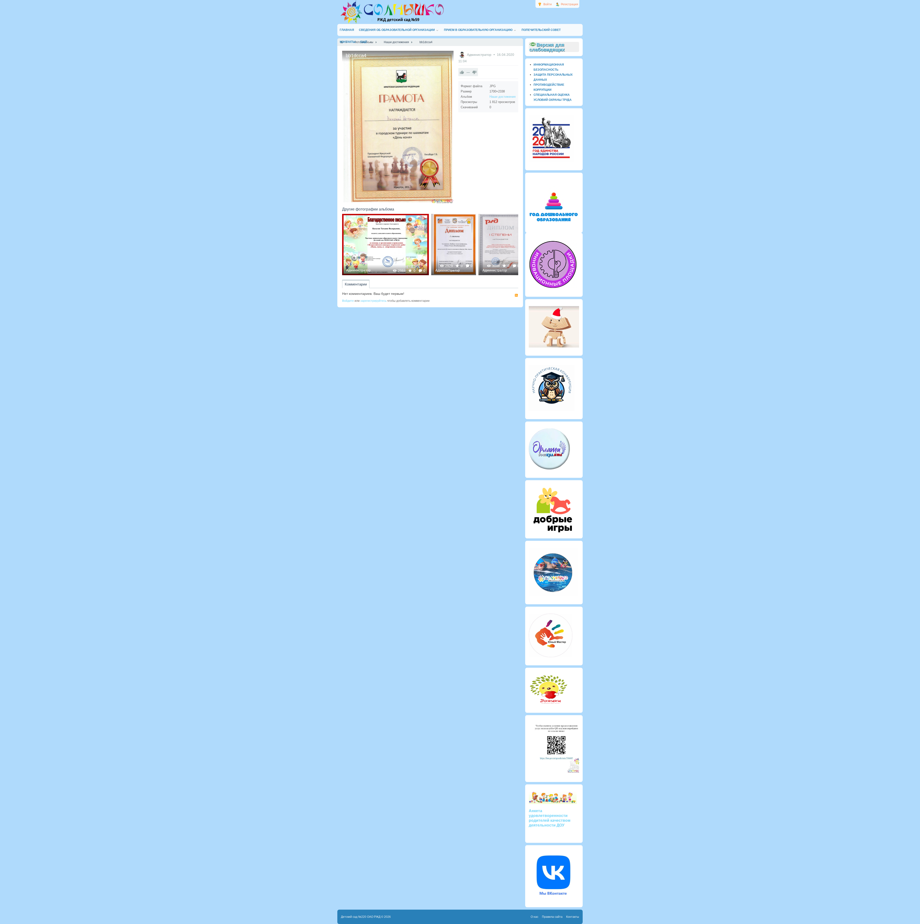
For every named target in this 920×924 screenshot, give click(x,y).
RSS (516, 295)
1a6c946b (385, 244)
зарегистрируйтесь (373, 300)
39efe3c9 (501, 244)
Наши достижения (502, 96)
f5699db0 (454, 244)
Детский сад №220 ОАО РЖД (360, 916)
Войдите (348, 300)
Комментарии (356, 284)
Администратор (479, 55)
